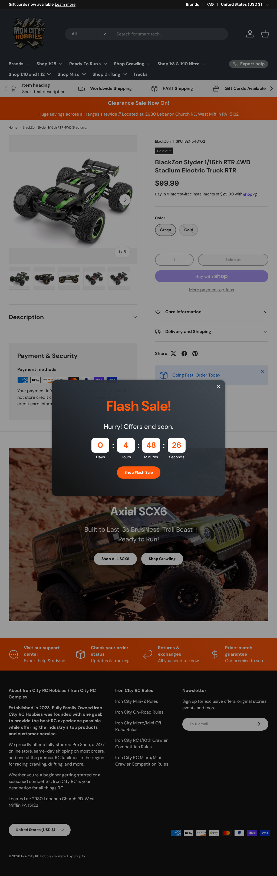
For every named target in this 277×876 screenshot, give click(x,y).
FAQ (210, 4)
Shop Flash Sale (138, 472)
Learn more (65, 4)
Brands (192, 4)
